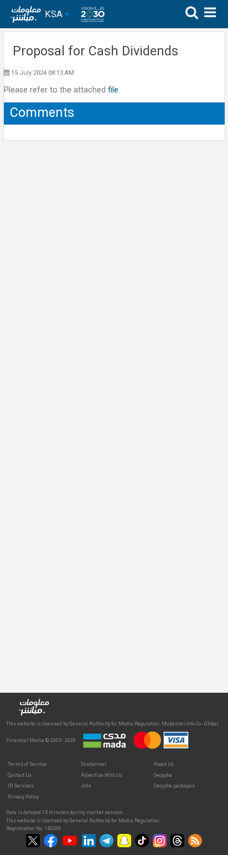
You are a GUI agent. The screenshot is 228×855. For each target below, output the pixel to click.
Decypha (162, 775)
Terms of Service (27, 764)
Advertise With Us (101, 775)
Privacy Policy (23, 797)
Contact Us (20, 775)
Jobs (86, 786)
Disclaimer (94, 764)
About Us (163, 764)
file (113, 90)
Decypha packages (174, 786)
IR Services (21, 786)
